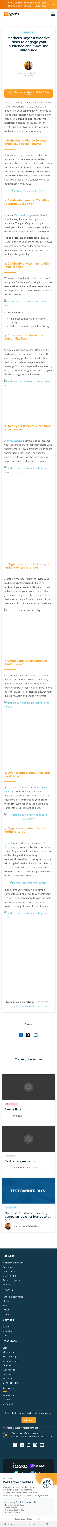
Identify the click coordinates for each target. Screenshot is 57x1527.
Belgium (15, 1437)
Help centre (8, 1374)
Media (6, 1301)
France (24, 1437)
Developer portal (11, 1383)
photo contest (14, 440)
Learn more (40, 5)
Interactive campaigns (13, 1263)
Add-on (6, 1285)
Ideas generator (10, 1352)
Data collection (10, 1271)
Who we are (8, 1395)
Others (6, 1314)
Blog (5, 1348)
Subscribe (29, 1420)
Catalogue (8, 1267)
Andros (16, 787)
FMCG (6, 1310)
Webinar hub (9, 1370)
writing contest (22, 155)
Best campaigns (10, 1356)
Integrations (8, 1331)
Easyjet (8, 843)
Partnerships (8, 1378)
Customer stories (11, 1361)
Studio (6, 1327)
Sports (6, 1305)
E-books (7, 1365)
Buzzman (9, 847)
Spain (49, 1437)
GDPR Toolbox (10, 1276)
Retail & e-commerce (13, 1297)
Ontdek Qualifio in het (21, 1428)
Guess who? (21, 215)
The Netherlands (37, 1437)
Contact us (8, 1404)
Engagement (11, 1104)
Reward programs (11, 1280)
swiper (36, 675)
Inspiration (28, 32)
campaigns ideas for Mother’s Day (28, 1006)
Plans (5, 1335)
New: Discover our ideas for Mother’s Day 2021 (28, 93)
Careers (6, 1399)
